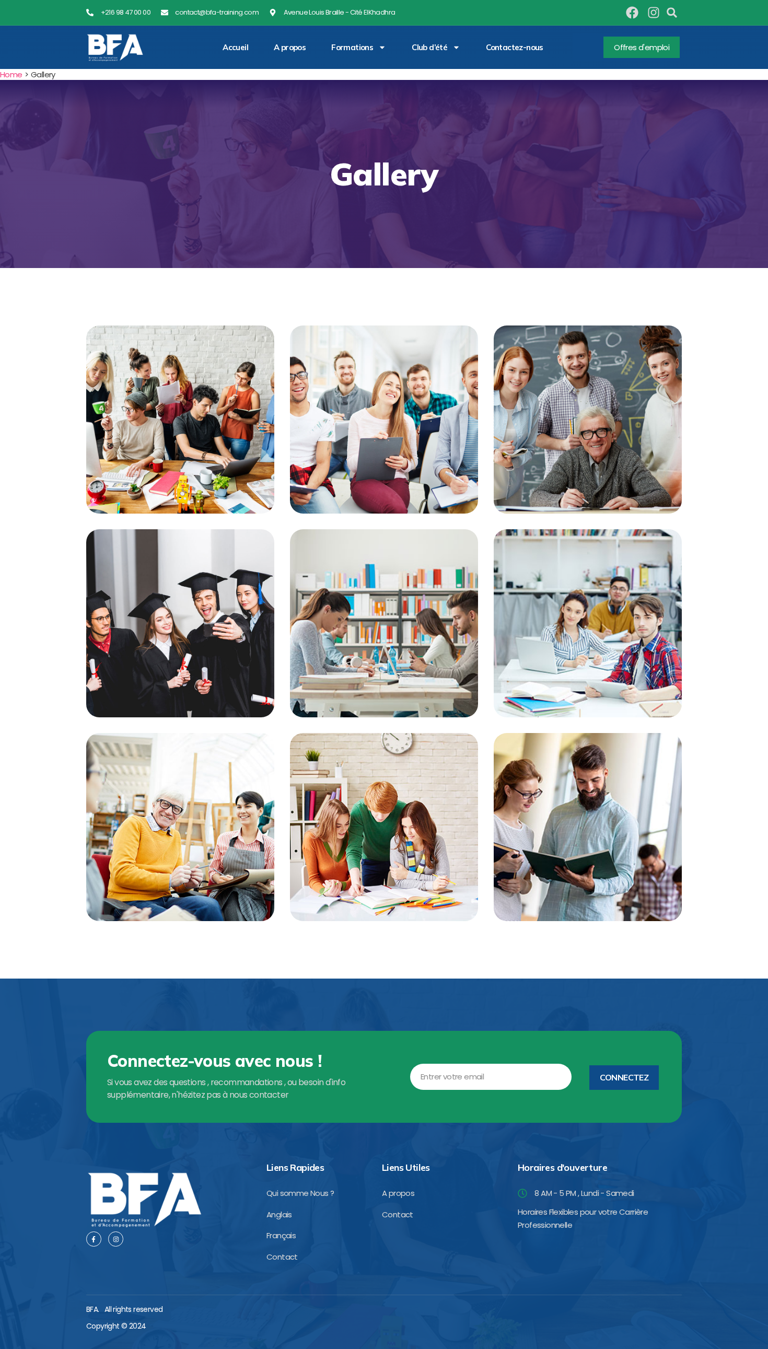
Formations (352, 47)
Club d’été (429, 47)
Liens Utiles (406, 1167)
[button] (672, 12)
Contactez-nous (514, 47)
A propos (290, 47)
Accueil (235, 47)
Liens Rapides (295, 1167)
